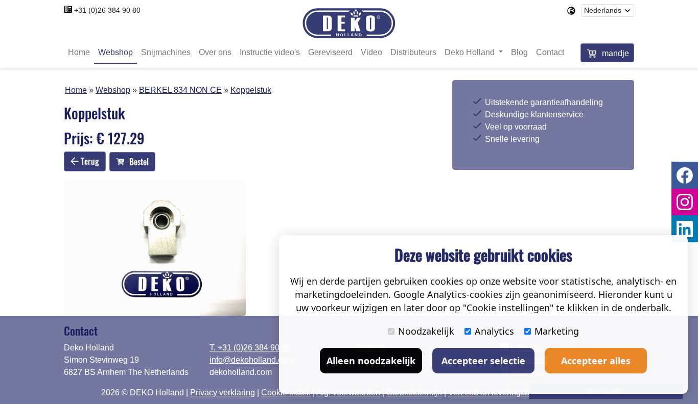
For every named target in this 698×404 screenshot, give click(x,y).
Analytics (494, 331)
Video (371, 52)
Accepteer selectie (483, 361)
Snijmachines (166, 52)
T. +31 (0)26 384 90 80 (250, 347)
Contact (550, 52)
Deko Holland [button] (471, 52)
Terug (89, 161)
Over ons (215, 52)
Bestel (139, 162)
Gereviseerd (330, 52)
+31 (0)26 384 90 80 (107, 10)
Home (79, 52)
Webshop (115, 52)
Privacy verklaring (222, 392)
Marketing (556, 331)
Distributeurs (413, 52)
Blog (519, 52)
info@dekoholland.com (251, 360)
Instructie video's (270, 52)
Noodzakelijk (426, 331)
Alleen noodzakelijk (371, 361)
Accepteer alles (596, 361)
